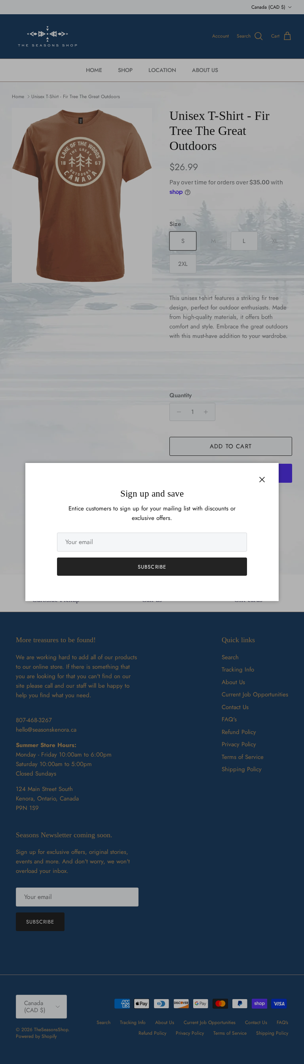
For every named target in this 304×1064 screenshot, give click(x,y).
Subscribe (152, 567)
